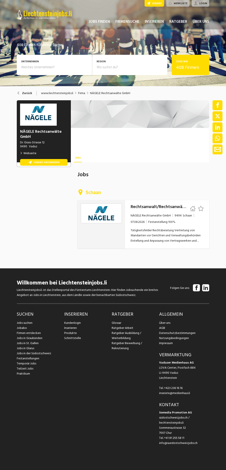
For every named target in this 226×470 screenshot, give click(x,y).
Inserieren (70, 327)
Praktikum (23, 373)
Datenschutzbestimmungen (177, 332)
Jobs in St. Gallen (28, 343)
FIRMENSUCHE (127, 22)
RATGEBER (178, 22)
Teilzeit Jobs (25, 368)
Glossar (116, 322)
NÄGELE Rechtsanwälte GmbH (110, 93)
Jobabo (22, 327)
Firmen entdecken (29, 332)
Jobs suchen (24, 322)
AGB (162, 327)
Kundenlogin (72, 322)
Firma (81, 93)
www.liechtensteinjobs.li (57, 93)
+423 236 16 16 (173, 387)
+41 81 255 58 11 (174, 437)
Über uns (164, 322)
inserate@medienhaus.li (174, 393)
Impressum (166, 343)
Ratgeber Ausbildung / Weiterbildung (126, 335)
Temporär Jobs (26, 363)
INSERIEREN (154, 22)
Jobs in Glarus (25, 348)
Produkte (70, 332)
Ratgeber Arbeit (122, 327)
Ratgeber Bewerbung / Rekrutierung (127, 346)
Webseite (29, 153)
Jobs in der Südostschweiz (34, 353)
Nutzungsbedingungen (174, 338)
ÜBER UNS (201, 22)
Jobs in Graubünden (29, 338)
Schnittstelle (72, 338)
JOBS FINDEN (99, 22)
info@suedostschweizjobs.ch (178, 442)
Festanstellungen (28, 358)
